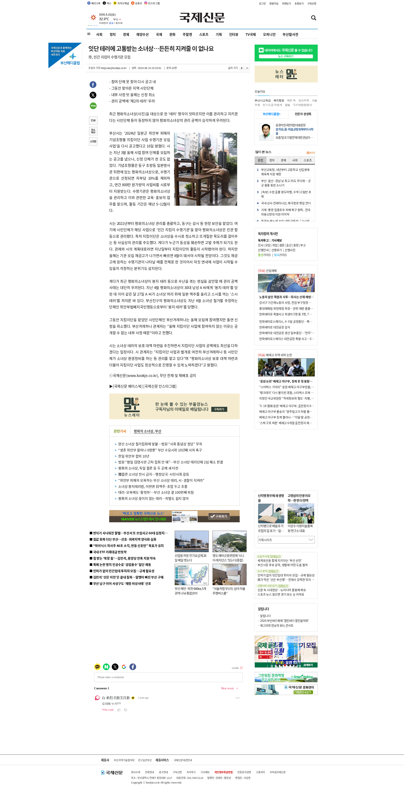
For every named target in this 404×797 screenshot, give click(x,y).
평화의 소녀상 (143, 431)
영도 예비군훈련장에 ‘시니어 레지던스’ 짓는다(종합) (228, 557)
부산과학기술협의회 (124, 760)
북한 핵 (291, 100)
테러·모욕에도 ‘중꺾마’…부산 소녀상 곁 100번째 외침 (156, 492)
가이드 (264, 255)
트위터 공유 (93, 95)
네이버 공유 (93, 106)
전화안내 (149, 772)
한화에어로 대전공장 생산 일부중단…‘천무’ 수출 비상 (291, 333)
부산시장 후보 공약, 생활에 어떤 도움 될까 (283, 565)
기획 (219, 34)
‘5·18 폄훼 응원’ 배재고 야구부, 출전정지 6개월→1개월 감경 (295, 406)
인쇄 (93, 121)
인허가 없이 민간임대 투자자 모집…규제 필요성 (286, 575)
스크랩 (93, 142)
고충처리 (260, 772)
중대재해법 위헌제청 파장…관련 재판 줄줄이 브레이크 (291, 308)
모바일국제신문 (278, 772)
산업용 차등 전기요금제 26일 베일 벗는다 (190, 557)
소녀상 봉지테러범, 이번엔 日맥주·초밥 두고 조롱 (152, 486)
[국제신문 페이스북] (128, 386)
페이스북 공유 (93, 85)
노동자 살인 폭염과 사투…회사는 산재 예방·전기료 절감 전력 (295, 297)
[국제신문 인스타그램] (160, 386)
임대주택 (303, 100)
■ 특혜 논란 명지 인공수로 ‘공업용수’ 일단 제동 (120, 564)
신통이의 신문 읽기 (273, 585)
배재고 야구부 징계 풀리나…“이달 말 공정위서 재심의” (292, 417)
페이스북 (95, 3)
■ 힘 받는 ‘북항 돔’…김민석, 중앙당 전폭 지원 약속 (122, 558)
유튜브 (138, 3)
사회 (99, 34)
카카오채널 (123, 3)
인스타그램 (153, 3)
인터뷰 (233, 34)
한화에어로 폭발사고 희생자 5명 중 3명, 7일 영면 (288, 314)
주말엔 (187, 34)
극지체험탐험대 (302, 104)
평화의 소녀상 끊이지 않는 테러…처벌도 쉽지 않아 (153, 498)
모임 (267, 245)
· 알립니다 (264, 616)
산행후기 (276, 250)
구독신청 (311, 3)
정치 (113, 34)
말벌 (287, 104)
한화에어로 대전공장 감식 (274, 327)
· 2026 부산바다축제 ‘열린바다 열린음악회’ (283, 620)
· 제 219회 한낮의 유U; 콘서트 (275, 625)
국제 (159, 34)
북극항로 (279, 100)
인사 (260, 245)
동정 (296, 245)
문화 (172, 34)
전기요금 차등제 (272, 104)
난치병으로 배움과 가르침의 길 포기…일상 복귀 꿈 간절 (271, 530)
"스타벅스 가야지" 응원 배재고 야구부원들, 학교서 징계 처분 (295, 387)
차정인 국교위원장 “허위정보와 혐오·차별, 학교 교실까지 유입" (297, 398)
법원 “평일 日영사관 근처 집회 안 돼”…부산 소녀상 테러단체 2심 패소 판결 (170, 461)
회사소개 (135, 772)
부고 (303, 245)
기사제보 (205, 772)
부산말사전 (290, 34)
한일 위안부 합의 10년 (133, 456)
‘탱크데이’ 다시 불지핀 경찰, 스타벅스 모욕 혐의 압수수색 (293, 392)
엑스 (109, 3)
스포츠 (204, 34)
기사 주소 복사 (93, 131)
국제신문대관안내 (183, 760)
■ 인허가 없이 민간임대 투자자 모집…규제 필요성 (121, 571)
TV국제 (251, 34)
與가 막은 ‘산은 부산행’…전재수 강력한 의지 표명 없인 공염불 (295, 579)
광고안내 (163, 772)
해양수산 (142, 34)
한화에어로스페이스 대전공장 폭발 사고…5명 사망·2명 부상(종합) (299, 339)
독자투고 (191, 772)
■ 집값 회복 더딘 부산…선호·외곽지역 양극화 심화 (122, 539)
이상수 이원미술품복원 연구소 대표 (300, 528)
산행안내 (263, 250)
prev (257, 650)
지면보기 (286, 3)
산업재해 (267, 270)
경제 (126, 34)
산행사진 (290, 250)
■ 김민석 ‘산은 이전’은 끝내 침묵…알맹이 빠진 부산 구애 (126, 577)
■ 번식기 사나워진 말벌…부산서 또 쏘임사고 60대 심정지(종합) (131, 533)
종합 (260, 160)
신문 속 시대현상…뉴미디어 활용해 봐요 (282, 590)
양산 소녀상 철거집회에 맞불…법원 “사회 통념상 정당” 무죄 (160, 443)
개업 (274, 245)
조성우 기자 (94, 68)
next (315, 650)
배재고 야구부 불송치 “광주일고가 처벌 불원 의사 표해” (292, 411)
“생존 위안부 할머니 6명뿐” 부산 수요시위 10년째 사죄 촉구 (160, 449)
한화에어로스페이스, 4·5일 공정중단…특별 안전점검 (291, 321)
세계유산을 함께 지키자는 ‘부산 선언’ (280, 560)
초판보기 (299, 3)
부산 (158, 431)
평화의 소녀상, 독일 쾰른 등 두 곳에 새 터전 (148, 468)
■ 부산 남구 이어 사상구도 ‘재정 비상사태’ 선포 (120, 583)
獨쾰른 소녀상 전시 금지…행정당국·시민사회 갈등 (153, 474)
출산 (288, 245)
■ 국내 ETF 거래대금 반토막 (108, 552)
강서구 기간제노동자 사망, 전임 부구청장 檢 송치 (288, 302)
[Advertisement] (286, 460)
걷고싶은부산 (145, 760)
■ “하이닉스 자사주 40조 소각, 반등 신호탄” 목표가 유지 (126, 545)
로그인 (262, 3)
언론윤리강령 (244, 772)
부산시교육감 (263, 100)
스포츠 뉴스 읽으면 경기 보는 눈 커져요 (281, 594)
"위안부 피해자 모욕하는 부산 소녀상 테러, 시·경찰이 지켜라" (161, 480)
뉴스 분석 (268, 571)
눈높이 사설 (269, 556)
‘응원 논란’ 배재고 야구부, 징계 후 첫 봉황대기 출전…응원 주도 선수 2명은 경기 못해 (310, 381)
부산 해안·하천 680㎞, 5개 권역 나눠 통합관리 (190, 590)
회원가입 (273, 3)
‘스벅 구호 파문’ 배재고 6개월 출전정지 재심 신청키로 (291, 423)
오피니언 (269, 34)
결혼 (281, 245)
